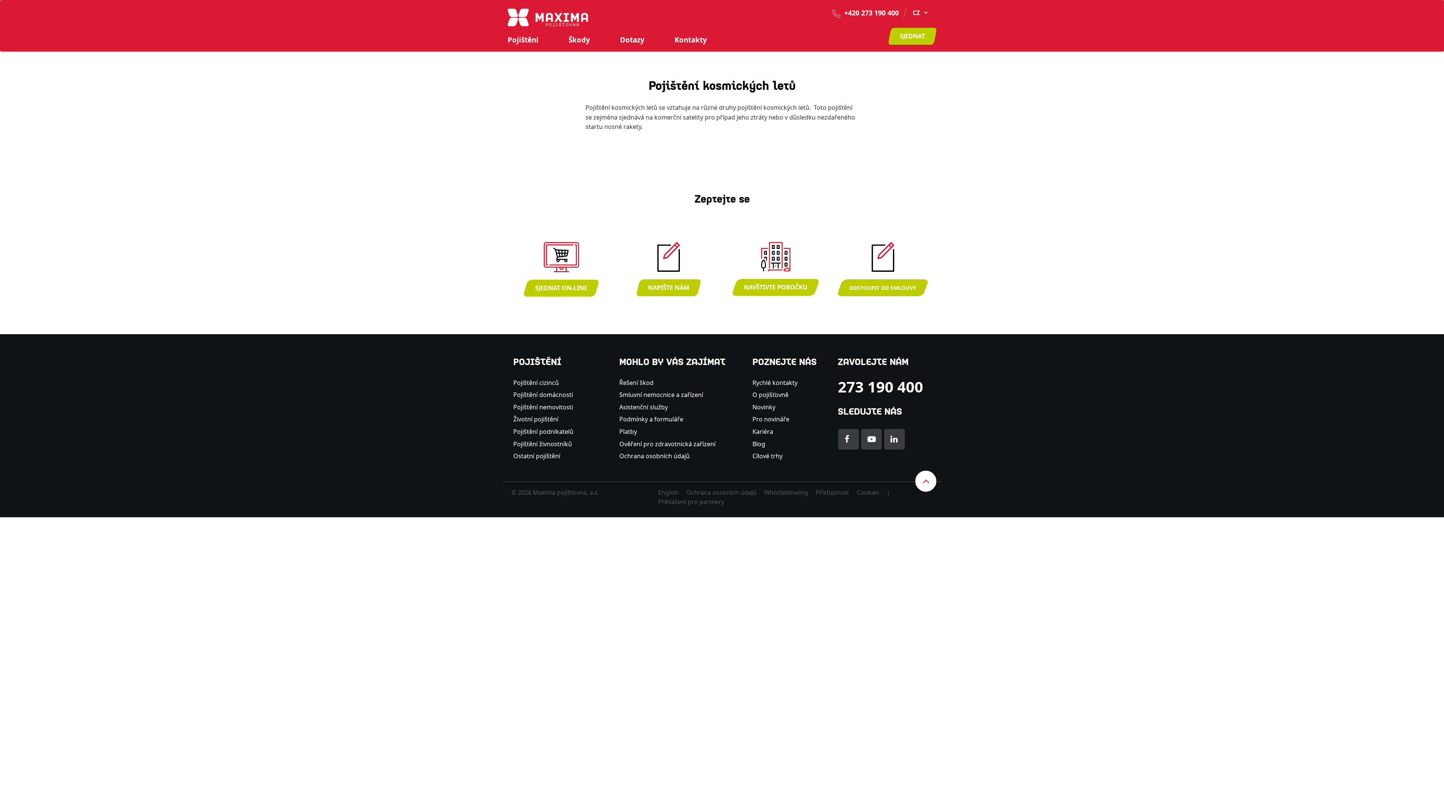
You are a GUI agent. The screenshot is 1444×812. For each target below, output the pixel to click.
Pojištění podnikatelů (543, 431)
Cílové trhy (767, 456)
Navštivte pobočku (775, 287)
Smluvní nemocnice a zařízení (661, 395)
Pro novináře (770, 419)
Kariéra (762, 431)
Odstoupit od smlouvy (882, 287)
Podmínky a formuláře (651, 419)
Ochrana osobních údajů (654, 456)
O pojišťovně (770, 395)
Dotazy (632, 39)
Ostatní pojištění (536, 456)
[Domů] (548, 17)
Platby (628, 431)
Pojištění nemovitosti (543, 407)
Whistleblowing (786, 492)
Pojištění (523, 39)
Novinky (763, 407)
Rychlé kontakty (775, 383)
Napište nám (668, 287)
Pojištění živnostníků (542, 444)
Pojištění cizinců (536, 383)
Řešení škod (636, 383)
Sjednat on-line (561, 288)
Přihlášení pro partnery (691, 502)
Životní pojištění (535, 419)
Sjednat (912, 36)
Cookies (868, 492)
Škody (579, 39)
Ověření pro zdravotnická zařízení (667, 444)
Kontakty (691, 39)
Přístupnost (832, 492)
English (668, 492)
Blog (758, 444)
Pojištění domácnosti (543, 395)
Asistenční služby (643, 407)
